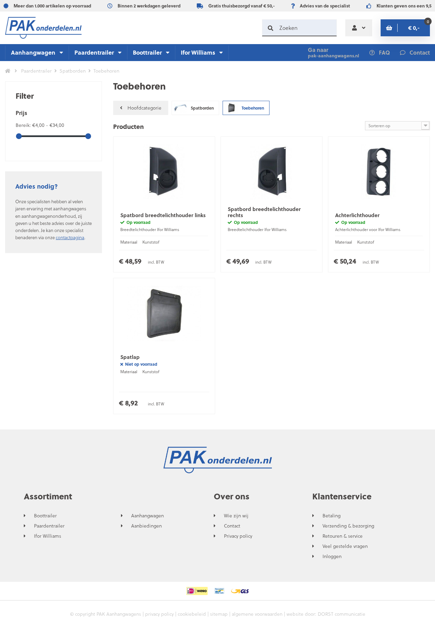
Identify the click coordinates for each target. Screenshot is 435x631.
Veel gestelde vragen (345, 546)
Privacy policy (238, 536)
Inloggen (332, 556)
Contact (232, 526)
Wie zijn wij (236, 515)
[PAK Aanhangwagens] (43, 27)
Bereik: (24, 125)
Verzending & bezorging (348, 526)
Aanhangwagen (33, 52)
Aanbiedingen (146, 526)
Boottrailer (147, 52)
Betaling (332, 515)
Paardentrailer (94, 52)
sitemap (219, 613)
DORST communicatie (341, 613)
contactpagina (70, 237)
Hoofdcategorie (144, 107)
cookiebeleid (192, 613)
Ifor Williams (198, 52)
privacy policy (159, 613)
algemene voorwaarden (257, 613)
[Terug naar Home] (8, 71)
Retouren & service (343, 536)
